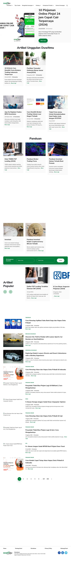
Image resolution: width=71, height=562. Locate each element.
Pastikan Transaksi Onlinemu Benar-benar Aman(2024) (35, 70)
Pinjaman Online (29, 366)
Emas (26, 399)
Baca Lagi (43, 40)
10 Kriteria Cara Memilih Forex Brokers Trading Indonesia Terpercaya (13, 71)
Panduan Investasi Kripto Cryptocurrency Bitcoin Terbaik (35, 241)
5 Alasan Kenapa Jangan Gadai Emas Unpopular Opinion (45, 402)
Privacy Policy (48, 548)
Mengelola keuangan (27, 5)
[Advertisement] (58, 72)
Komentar (49, 28)
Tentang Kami (18, 548)
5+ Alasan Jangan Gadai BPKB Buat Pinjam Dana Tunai (45, 446)
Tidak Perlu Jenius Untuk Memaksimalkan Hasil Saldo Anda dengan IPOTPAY (57, 115)
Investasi (9, 5)
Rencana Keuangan (30, 334)
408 (48, 479)
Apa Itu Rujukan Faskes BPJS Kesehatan (13, 113)
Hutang (38, 5)
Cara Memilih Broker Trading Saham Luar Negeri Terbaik (34, 114)
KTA (26, 443)
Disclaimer (33, 548)
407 (44, 479)
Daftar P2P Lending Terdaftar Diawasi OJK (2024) (37, 287)
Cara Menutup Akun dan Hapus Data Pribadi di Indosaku (45, 370)
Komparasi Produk (48, 5)
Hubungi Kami (64, 548)
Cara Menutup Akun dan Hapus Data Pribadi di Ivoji (43, 416)
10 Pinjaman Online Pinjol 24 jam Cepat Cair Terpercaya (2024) (49, 17)
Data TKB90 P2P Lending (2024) (11, 160)
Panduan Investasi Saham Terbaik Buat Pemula (56, 161)
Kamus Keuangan (60, 5)
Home (4, 548)
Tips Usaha (17, 5)
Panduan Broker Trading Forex (32, 160)
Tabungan (28, 317)
